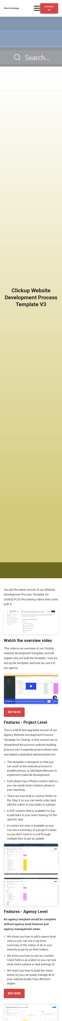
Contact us (49, 8)
